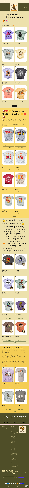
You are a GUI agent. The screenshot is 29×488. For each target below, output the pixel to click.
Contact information (24, 486)
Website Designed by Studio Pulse (17, 485)
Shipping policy (18, 486)
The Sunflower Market (10, 485)
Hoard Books (4, 405)
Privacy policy (8, 486)
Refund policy (25, 485)
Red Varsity (4, 165)
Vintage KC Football (6, 210)
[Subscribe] (16, 478)
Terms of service (13, 486)
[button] (2, 7)
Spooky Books (5, 383)
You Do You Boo (5, 43)
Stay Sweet (17, 336)
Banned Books (17, 383)
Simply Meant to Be (6, 314)
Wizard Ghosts (5, 101)
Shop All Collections (5, 428)
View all (14, 105)
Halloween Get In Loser (6, 270)
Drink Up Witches (18, 314)
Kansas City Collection (4, 431)
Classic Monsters (18, 82)
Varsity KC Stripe (18, 143)
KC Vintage (4, 143)
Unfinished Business (18, 165)
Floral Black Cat (5, 82)
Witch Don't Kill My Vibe (6, 336)
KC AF (16, 210)
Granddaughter (17, 270)
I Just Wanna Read (18, 405)
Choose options (8, 147)
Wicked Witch (17, 43)
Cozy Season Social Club (19, 101)
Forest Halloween (5, 292)
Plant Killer (17, 292)
